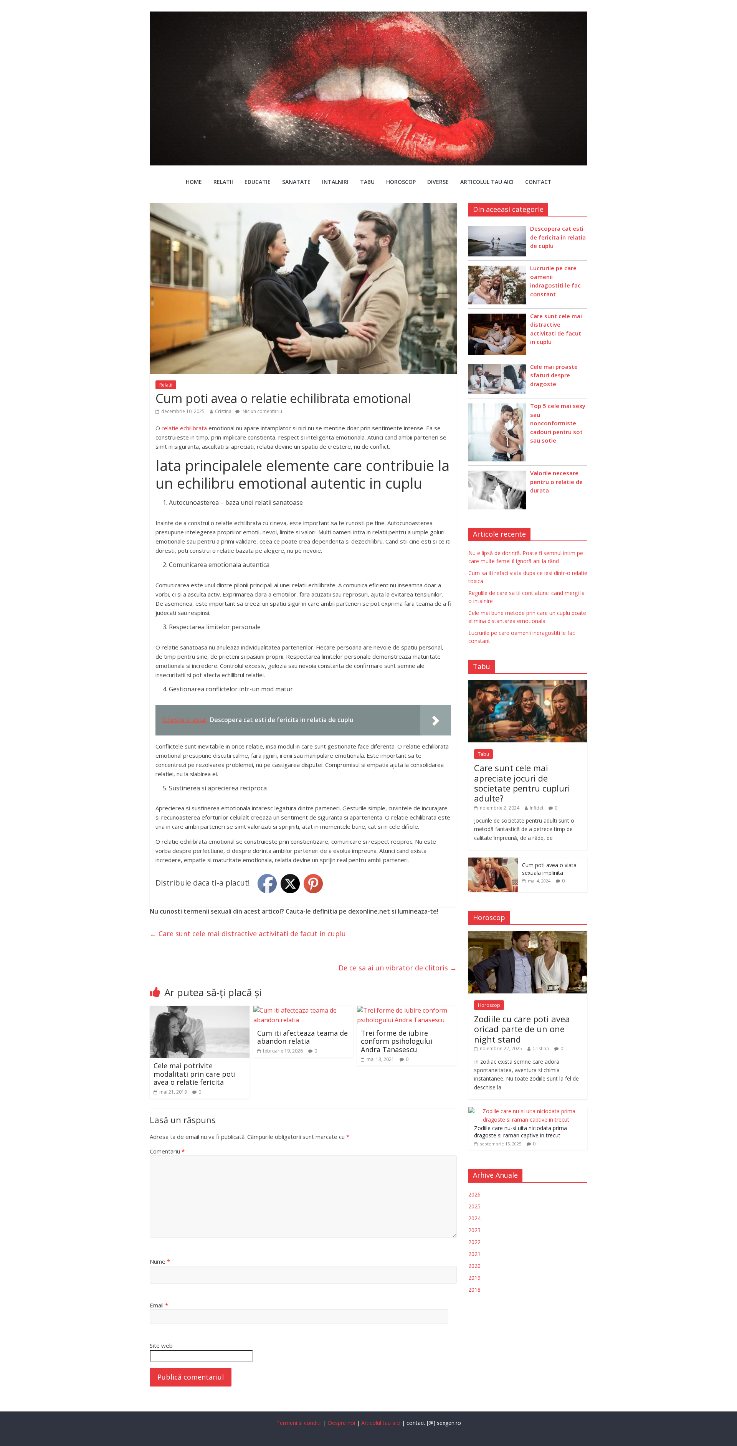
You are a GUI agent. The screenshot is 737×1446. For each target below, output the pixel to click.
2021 (474, 1254)
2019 (474, 1277)
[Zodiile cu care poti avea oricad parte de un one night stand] (527, 935)
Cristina (223, 411)
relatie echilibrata (184, 428)
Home (194, 181)
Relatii (223, 181)
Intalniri (335, 181)
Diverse (438, 181)
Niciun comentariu (261, 411)
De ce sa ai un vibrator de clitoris (398, 967)
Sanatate (296, 181)
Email (159, 1305)
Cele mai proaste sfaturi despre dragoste (554, 375)
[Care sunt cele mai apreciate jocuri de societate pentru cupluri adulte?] (527, 683)
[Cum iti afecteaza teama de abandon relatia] (303, 1010)
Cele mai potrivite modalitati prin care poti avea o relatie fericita (195, 1074)
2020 (474, 1265)
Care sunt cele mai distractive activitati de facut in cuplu (248, 933)
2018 (474, 1289)
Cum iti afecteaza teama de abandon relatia (302, 1037)
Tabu (367, 181)
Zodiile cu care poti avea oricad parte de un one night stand (522, 1029)
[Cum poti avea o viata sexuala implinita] (493, 861)
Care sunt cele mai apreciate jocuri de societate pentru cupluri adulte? (522, 783)
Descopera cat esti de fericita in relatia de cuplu (558, 237)
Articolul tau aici (487, 181)
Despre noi (341, 1422)
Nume (160, 1261)
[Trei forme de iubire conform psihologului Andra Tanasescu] (407, 1010)
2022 (474, 1242)
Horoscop (401, 181)
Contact (538, 181)
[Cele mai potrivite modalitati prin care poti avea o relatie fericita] (200, 1010)
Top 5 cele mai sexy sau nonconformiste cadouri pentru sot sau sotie (557, 423)
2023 (474, 1230)
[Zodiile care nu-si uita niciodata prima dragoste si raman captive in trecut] (525, 1111)
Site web (161, 1345)
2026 (474, 1194)
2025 (474, 1206)
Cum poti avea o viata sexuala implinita (549, 868)
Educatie (258, 181)
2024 (474, 1218)
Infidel (536, 808)
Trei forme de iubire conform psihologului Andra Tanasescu (396, 1041)
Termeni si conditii (299, 1422)
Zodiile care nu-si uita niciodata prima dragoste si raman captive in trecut (520, 1131)
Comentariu (167, 1151)
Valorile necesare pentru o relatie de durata (556, 481)
